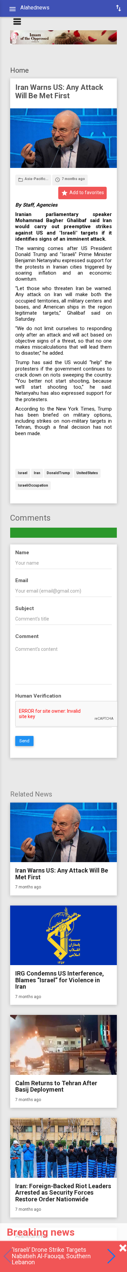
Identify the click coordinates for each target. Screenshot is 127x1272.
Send (24, 740)
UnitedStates (87, 473)
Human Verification (38, 696)
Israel (22, 473)
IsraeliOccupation (33, 486)
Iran (37, 473)
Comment (27, 636)
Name (22, 553)
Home (19, 70)
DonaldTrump (58, 473)
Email (21, 580)
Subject (24, 608)
